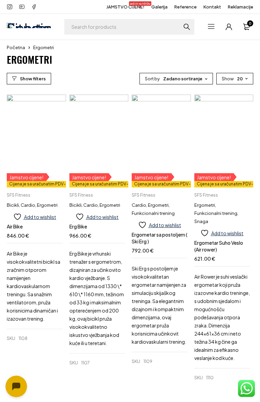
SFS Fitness (18, 195)
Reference (185, 6)
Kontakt (212, 6)
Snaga (201, 221)
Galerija (159, 6)
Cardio (28, 205)
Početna (16, 47)
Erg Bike (78, 226)
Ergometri (47, 205)
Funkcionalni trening (153, 213)
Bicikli (13, 205)
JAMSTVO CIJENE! (125, 6)
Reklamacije (240, 6)
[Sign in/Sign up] (229, 27)
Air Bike (15, 226)
